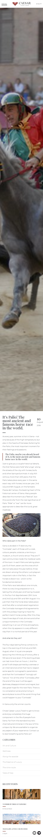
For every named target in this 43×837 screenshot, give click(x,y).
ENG (38, 4)
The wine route (9, 768)
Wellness (6, 751)
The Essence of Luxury (12, 762)
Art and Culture (9, 746)
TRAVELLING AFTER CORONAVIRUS (15, 829)
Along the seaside (10, 757)
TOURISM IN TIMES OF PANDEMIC (15, 804)
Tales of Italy (8, 773)
